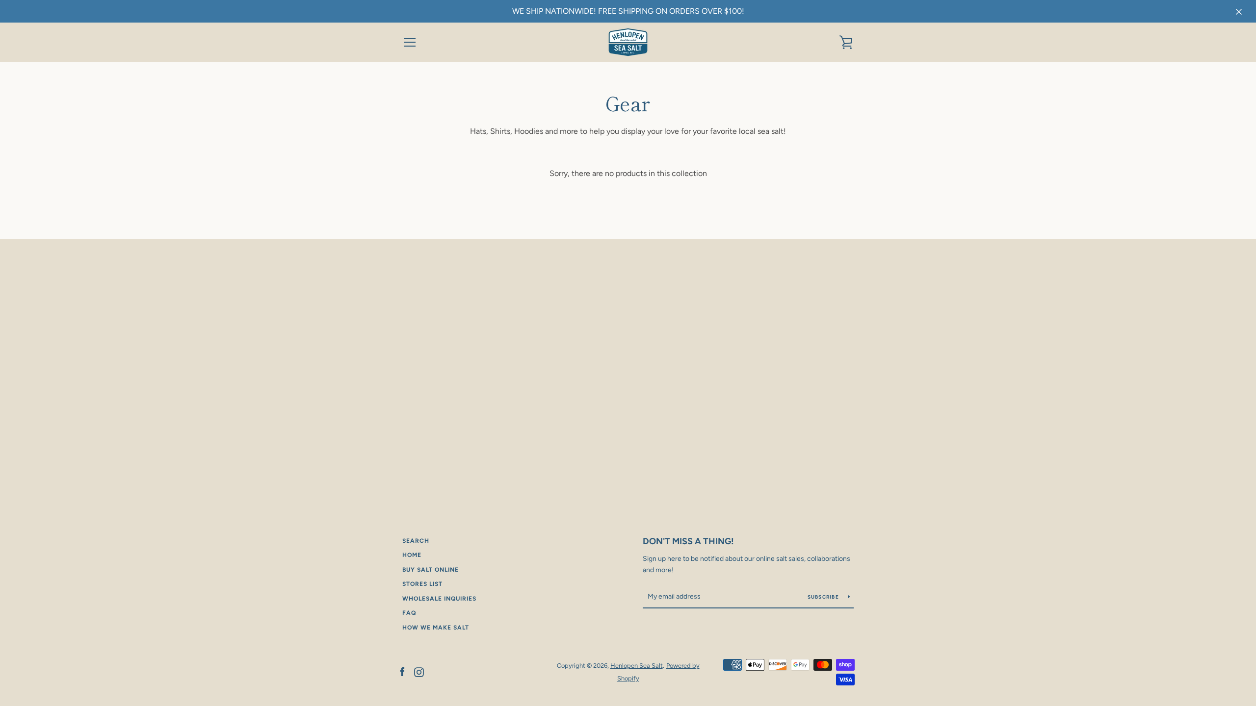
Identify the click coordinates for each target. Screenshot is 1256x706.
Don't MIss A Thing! (688, 541)
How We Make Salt (435, 627)
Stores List (422, 583)
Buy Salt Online (430, 569)
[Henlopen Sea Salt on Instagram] (419, 671)
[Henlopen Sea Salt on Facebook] (402, 671)
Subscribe (824, 597)
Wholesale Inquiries (439, 598)
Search (415, 540)
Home (411, 555)
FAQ (409, 612)
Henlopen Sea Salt (636, 665)
